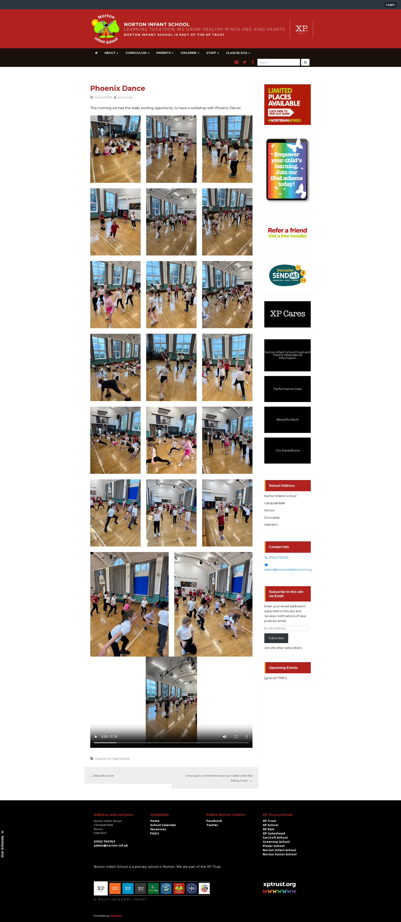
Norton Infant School (279, 850)
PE (128, 758)
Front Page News (115, 758)
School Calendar (163, 825)
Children (189, 53)
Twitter (212, 825)
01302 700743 (278, 557)
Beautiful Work (287, 419)
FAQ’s (154, 833)
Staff (211, 53)
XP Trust (269, 821)
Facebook (214, 821)
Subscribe (276, 638)
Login (390, 4)
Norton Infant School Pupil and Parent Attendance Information (287, 355)
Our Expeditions (288, 450)
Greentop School (276, 842)
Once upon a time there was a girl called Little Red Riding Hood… (219, 778)
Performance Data (288, 389)
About (110, 53)
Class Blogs (237, 53)
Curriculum (136, 53)
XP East (268, 829)
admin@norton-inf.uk (111, 845)
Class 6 (99, 758)
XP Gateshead (274, 833)
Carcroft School (275, 837)
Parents (163, 53)
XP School (270, 825)
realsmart (115, 915)
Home (154, 821)
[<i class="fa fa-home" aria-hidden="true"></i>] (96, 53)
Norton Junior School (280, 854)
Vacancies (158, 829)
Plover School (274, 846)
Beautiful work (102, 775)
